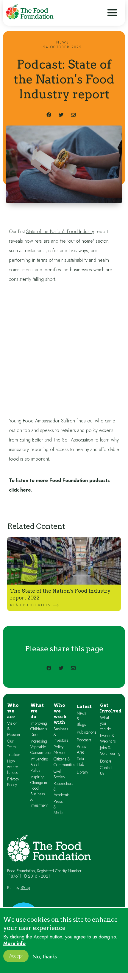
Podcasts (84, 740)
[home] (30, 12)
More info (14, 943)
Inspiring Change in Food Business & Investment (39, 791)
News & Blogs (81, 718)
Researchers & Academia (63, 789)
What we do (37, 711)
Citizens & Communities (64, 762)
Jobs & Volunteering (110, 750)
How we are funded (12, 766)
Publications (86, 732)
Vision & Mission (13, 729)
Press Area (81, 749)
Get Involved (110, 708)
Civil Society (59, 774)
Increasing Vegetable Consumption (41, 746)
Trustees (14, 754)
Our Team (11, 744)
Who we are (13, 711)
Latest (84, 706)
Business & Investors (61, 734)
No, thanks (44, 956)
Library (82, 772)
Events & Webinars (108, 738)
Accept (16, 955)
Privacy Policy (13, 782)
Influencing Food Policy (39, 764)
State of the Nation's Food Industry (60, 231)
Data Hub (80, 761)
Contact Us (106, 770)
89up (25, 887)
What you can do (105, 723)
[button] (112, 13)
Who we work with (60, 714)
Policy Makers (59, 749)
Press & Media (58, 807)
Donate (105, 761)
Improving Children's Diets (38, 729)
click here (20, 489)
